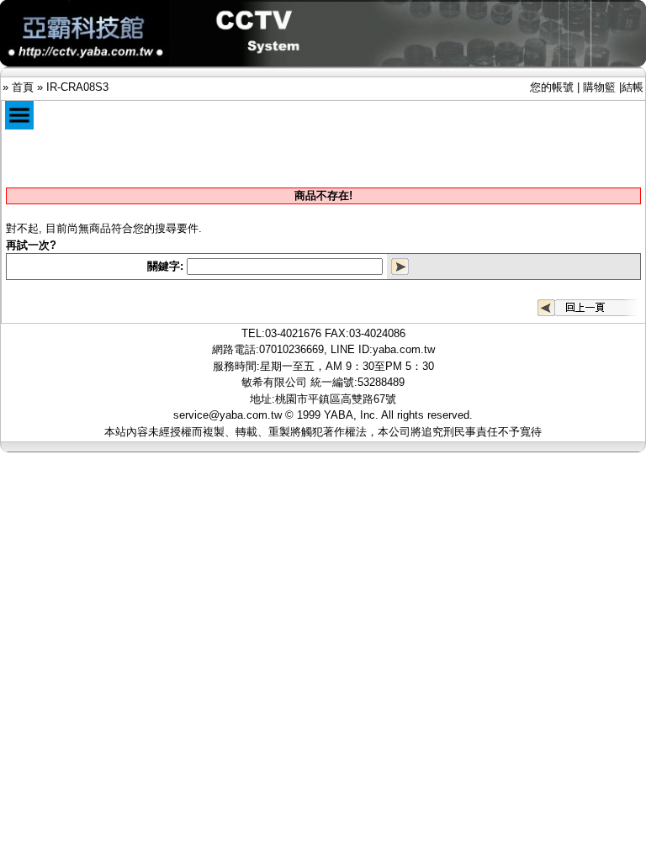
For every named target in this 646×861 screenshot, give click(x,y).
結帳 (632, 87)
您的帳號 (552, 87)
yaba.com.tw (404, 349)
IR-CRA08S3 (77, 87)
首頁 (23, 87)
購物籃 (599, 87)
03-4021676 (293, 333)
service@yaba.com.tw (227, 415)
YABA (338, 415)
